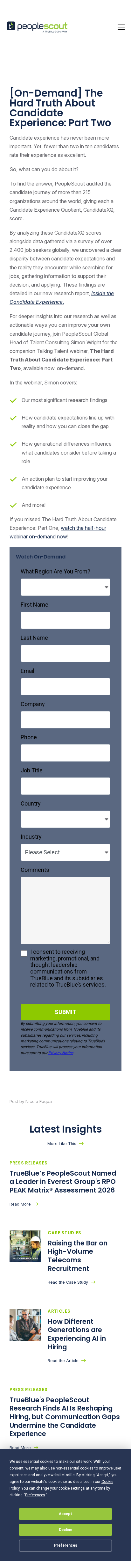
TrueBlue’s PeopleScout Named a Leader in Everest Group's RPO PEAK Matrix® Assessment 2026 (63, 1182)
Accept (65, 1514)
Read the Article (63, 1360)
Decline (65, 1530)
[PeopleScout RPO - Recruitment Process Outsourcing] (38, 27)
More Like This (61, 1143)
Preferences (65, 1545)
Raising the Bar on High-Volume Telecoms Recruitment (77, 1255)
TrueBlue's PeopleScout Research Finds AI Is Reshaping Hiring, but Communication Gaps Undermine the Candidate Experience (65, 1417)
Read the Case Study (68, 1282)
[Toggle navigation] (121, 27)
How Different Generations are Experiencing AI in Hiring (77, 1334)
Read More (20, 1204)
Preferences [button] (35, 1495)
